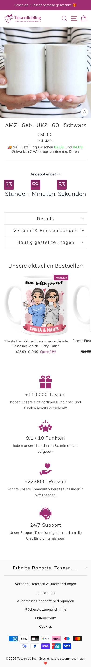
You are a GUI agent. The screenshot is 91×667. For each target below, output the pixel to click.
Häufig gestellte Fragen (45, 242)
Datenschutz (45, 618)
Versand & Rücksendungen (45, 230)
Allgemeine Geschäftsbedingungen (45, 601)
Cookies (45, 626)
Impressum (45, 592)
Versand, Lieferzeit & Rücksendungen (45, 584)
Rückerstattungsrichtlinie (45, 609)
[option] (45, 4)
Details (45, 218)
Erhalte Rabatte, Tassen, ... (45, 568)
